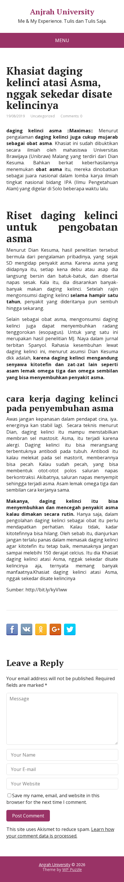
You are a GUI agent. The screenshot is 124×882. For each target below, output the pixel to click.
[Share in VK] (26, 629)
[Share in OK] (41, 629)
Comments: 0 (71, 116)
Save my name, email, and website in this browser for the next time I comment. (52, 798)
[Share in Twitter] (70, 629)
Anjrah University (62, 12)
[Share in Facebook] (12, 629)
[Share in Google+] (55, 629)
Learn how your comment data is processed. (60, 832)
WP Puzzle (72, 869)
